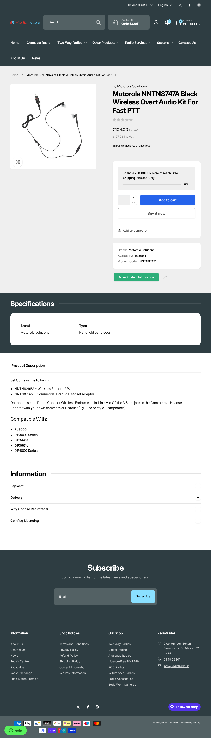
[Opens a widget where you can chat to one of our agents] (15, 731)
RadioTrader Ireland (170, 722)
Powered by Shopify (191, 722)
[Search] (98, 22)
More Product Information (136, 277)
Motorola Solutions (130, 86)
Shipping (118, 145)
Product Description (28, 365)
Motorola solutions (35, 332)
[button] (188, 22)
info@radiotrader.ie (176, 666)
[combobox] (74, 22)
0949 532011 (173, 659)
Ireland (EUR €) (138, 5)
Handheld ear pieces (95, 332)
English (163, 5)
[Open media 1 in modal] (53, 126)
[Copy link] (165, 277)
